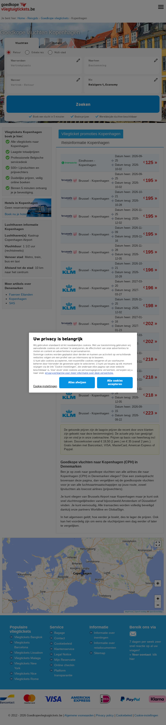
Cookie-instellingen (45, 386)
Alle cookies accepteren (115, 382)
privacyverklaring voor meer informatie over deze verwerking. (79, 373)
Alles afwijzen (77, 382)
